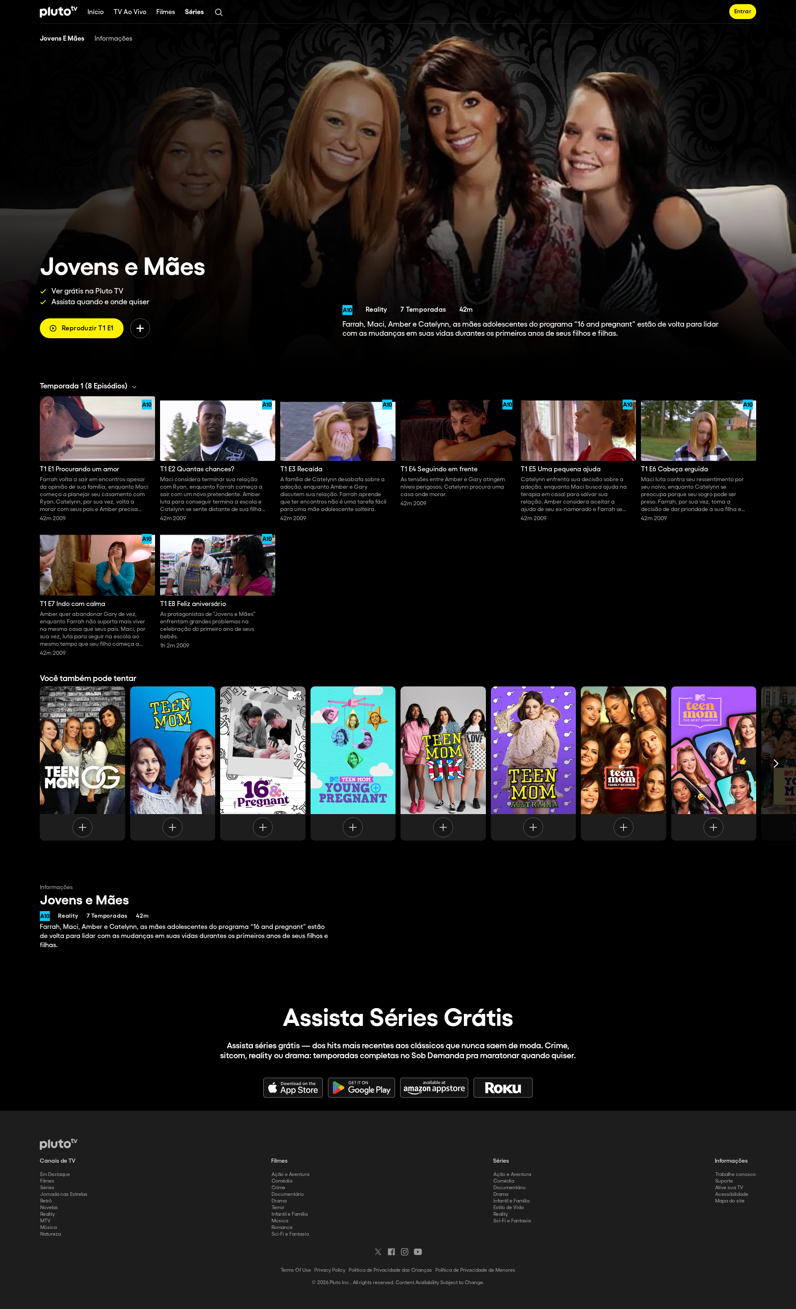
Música (48, 1227)
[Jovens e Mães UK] (443, 763)
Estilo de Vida (508, 1207)
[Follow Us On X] (378, 1252)
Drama (279, 1201)
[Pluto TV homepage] (59, 1144)
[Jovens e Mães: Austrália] (533, 763)
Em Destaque (55, 1174)
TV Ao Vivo (130, 12)
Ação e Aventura (290, 1174)
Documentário (288, 1194)
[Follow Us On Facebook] (391, 1252)
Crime (278, 1187)
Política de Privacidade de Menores (475, 1270)
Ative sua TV (729, 1187)
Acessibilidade (731, 1194)
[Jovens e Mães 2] (173, 763)
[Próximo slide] (776, 763)
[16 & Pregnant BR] (263, 763)
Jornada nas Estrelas (63, 1194)
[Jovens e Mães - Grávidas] (353, 763)
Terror (278, 1207)
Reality (47, 1214)
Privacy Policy (329, 1270)
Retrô (46, 1201)
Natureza (50, 1234)
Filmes (165, 12)
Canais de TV (57, 1161)
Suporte (724, 1181)
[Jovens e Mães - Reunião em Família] (623, 763)
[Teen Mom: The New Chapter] (714, 763)
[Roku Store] (503, 1088)
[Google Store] (361, 1088)
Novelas (49, 1207)
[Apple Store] (293, 1088)
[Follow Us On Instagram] (404, 1252)
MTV (45, 1221)
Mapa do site (730, 1201)
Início (95, 12)
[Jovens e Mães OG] (82, 763)
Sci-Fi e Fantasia (290, 1234)
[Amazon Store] (434, 1088)
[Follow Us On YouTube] (418, 1252)
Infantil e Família (290, 1214)
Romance (282, 1227)
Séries (194, 12)
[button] (90, 386)
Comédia (282, 1181)
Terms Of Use (296, 1270)
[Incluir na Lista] (140, 328)
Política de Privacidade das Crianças (390, 1270)
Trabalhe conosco (735, 1174)
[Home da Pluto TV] (59, 12)
